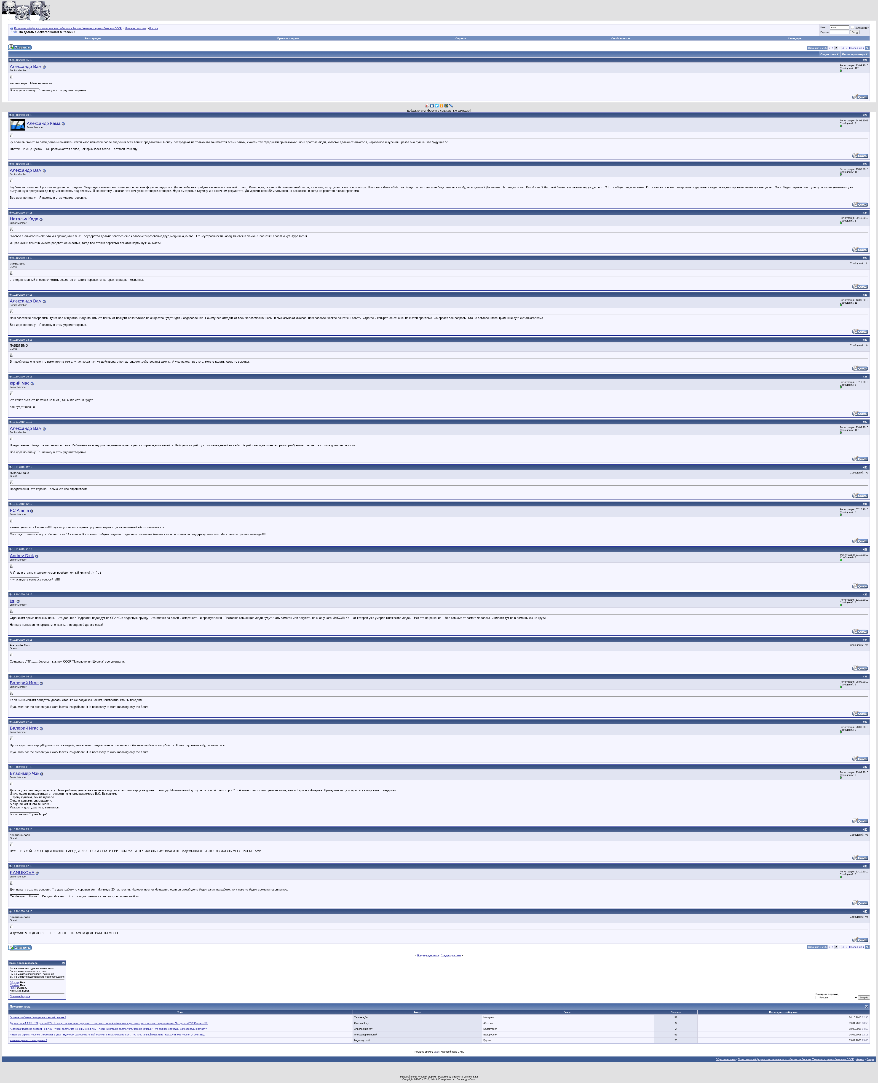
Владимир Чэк (24, 773)
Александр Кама (44, 123)
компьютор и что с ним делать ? (28, 1040)
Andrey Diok (22, 555)
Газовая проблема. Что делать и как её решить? (38, 1017)
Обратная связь (726, 1059)
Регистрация (93, 38)
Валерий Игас (24, 682)
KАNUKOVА (22, 872)
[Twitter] (436, 106)
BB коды (14, 982)
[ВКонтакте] (432, 106)
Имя (822, 27)
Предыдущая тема (428, 955)
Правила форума (288, 38)
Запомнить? (862, 28)
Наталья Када (24, 219)
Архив (860, 1059)
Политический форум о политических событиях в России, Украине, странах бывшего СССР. (68, 28)
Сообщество (619, 38)
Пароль (824, 32)
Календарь (795, 38)
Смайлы (14, 985)
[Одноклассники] (441, 106)
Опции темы (828, 54)
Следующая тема (451, 955)
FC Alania (19, 510)
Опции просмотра (853, 54)
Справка (460, 38)
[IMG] (13, 988)
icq (13, 600)
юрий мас (19, 383)
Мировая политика (135, 28)
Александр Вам (26, 66)
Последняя (856, 48)
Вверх (870, 1059)
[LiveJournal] (451, 106)
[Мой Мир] (446, 106)
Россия (153, 28)
